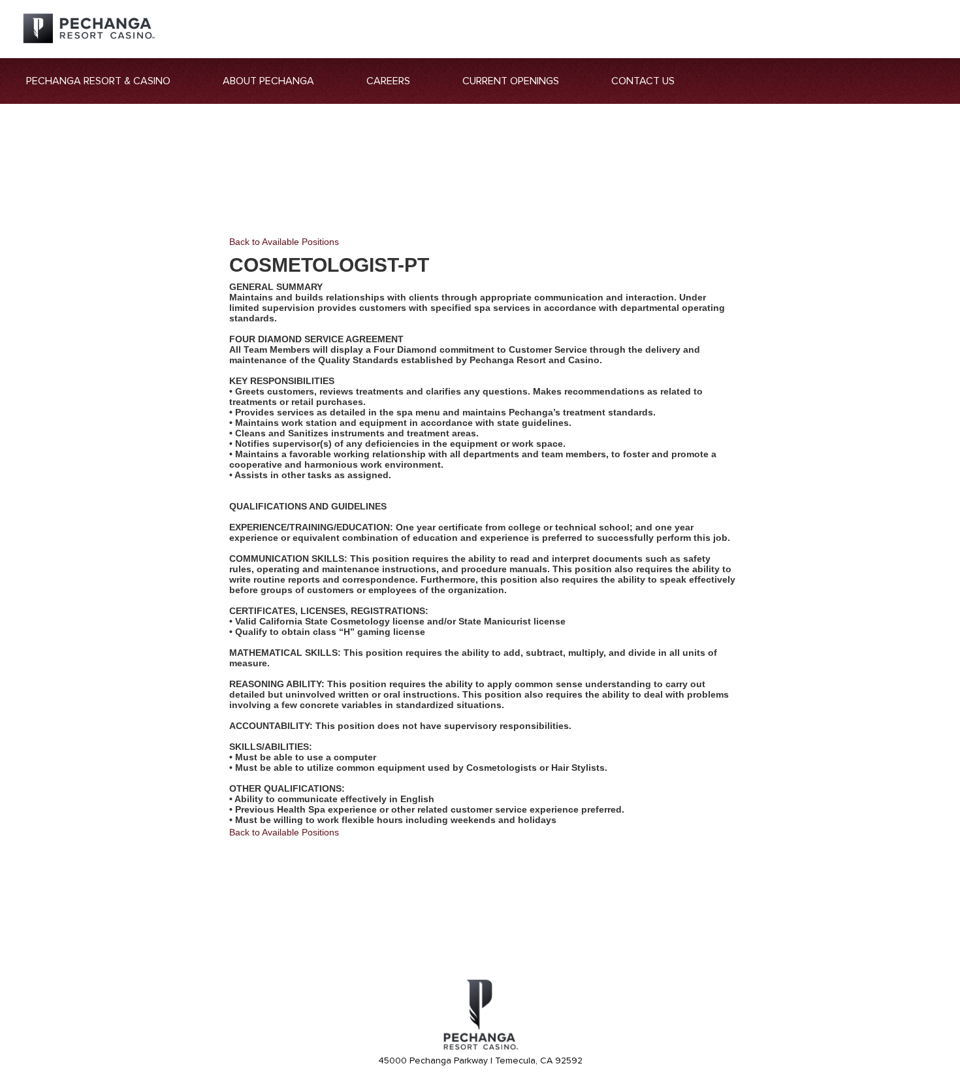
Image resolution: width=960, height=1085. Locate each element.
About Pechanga (268, 81)
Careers (388, 81)
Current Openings (510, 81)
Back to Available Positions (284, 241)
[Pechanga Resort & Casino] (480, 1047)
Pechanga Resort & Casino (98, 81)
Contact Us (643, 81)
